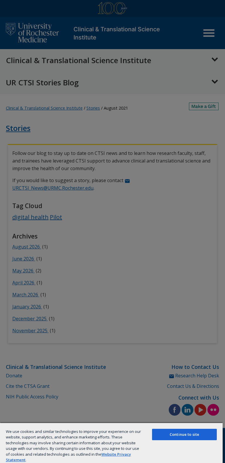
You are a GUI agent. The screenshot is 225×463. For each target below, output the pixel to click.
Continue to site (184, 434)
